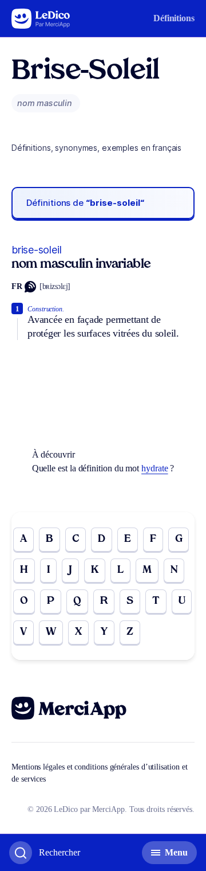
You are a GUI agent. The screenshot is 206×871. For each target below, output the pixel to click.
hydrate (154, 468)
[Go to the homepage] (40, 19)
